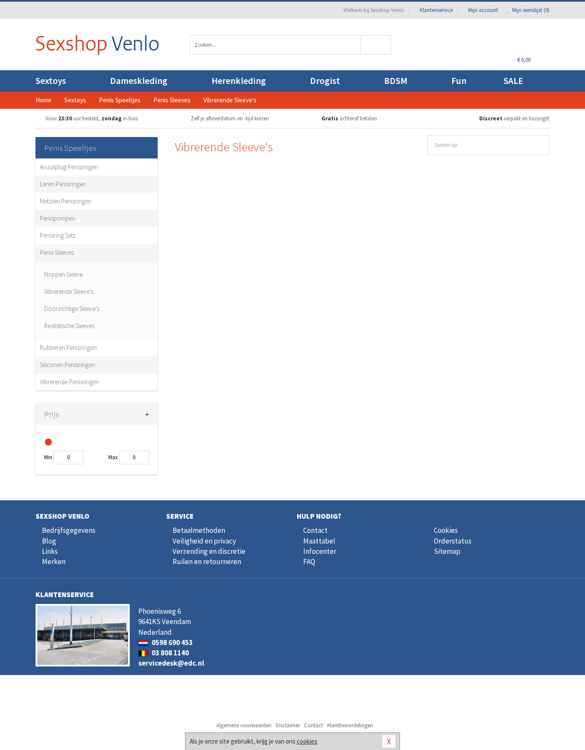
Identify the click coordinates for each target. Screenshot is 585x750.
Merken (54, 561)
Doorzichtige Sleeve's (71, 309)
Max (113, 457)
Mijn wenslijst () (530, 10)
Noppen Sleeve (63, 274)
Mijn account (483, 10)
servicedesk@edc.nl (171, 663)
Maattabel (319, 541)
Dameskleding (138, 81)
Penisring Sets (57, 235)
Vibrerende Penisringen (69, 382)
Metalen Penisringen (66, 201)
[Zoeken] (376, 44)
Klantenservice (436, 10)
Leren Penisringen (63, 184)
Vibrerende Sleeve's (68, 291)
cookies (307, 741)
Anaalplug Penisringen (69, 167)
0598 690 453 (171, 642)
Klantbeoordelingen (350, 725)
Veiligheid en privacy (204, 541)
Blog (49, 541)
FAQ (309, 561)
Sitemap (447, 551)
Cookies (446, 530)
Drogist (325, 81)
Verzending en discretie (209, 551)
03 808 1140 (169, 652)
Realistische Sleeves (69, 326)
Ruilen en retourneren (207, 561)
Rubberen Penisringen (68, 348)
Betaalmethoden (199, 530)
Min (48, 457)
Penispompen (57, 218)
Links (50, 551)
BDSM (395, 81)
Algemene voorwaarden (244, 725)
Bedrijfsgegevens (69, 530)
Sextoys (51, 81)
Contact (315, 530)
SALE (513, 81)
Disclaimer (288, 725)
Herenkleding (239, 81)
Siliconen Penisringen (67, 365)
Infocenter (319, 551)
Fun (458, 81)
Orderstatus (453, 541)
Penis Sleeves (57, 252)
